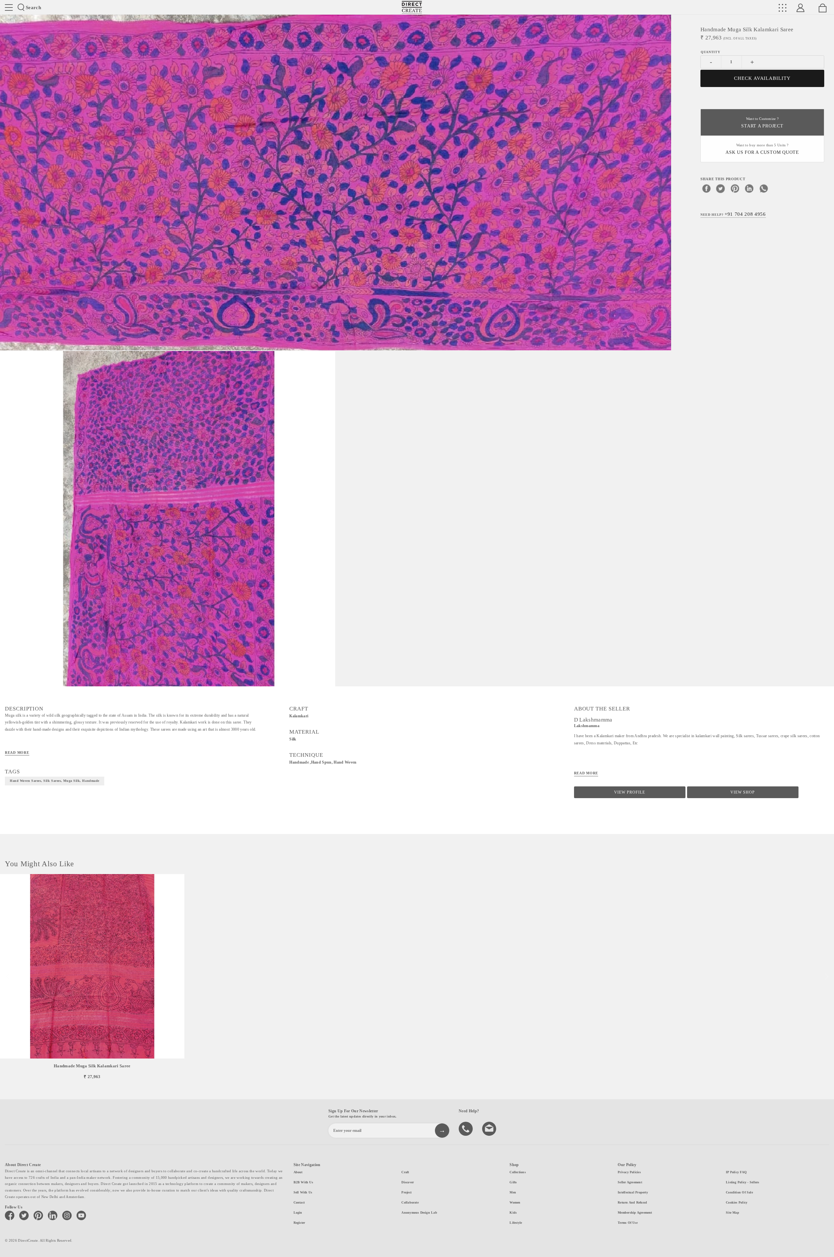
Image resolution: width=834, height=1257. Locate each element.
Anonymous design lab (419, 1212)
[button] (826, 977)
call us (466, 1128)
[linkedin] (749, 188)
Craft (405, 1172)
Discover (407, 1182)
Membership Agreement (635, 1212)
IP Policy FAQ (736, 1172)
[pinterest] (735, 188)
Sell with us (303, 1192)
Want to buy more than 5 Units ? (762, 149)
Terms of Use (628, 1222)
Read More (17, 752)
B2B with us (303, 1182)
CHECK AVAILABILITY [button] (762, 78)
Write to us (490, 1128)
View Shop (742, 792)
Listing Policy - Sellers (742, 1182)
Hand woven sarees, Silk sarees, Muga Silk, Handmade (54, 780)
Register (299, 1222)
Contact (299, 1202)
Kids (513, 1212)
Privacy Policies (629, 1172)
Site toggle (9, 7)
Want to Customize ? (762, 122)
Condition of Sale (739, 1192)
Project (406, 1192)
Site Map (732, 1212)
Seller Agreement (630, 1182)
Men (513, 1192)
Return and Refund (632, 1202)
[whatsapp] (763, 188)
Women (515, 1202)
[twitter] (720, 188)
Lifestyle (516, 1222)
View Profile (629, 792)
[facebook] (706, 188)
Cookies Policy (736, 1202)
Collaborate (409, 1202)
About (298, 1172)
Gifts (513, 1182)
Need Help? (733, 213)
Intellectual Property (633, 1192)
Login (298, 1212)
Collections (517, 1172)
